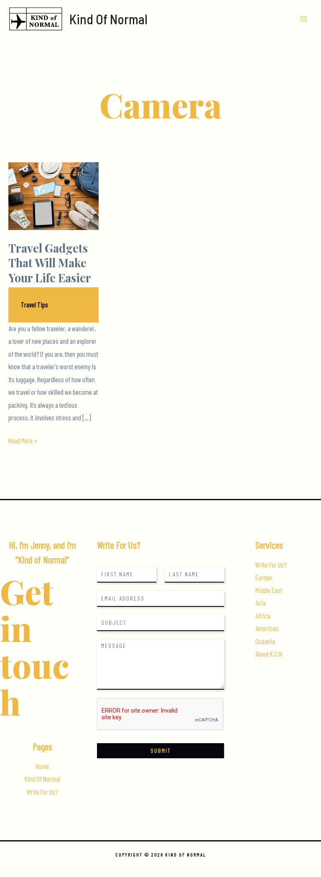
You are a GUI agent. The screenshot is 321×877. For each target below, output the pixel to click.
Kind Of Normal (108, 19)
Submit (160, 750)
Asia (260, 603)
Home (42, 766)
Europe (263, 577)
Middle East (268, 590)
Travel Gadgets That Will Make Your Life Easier (49, 262)
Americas (266, 628)
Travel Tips (34, 305)
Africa (262, 616)
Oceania (265, 641)
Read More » (22, 441)
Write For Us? (42, 792)
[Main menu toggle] (303, 19)
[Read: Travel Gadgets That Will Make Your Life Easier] (53, 195)
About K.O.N (268, 654)
